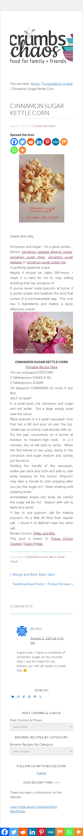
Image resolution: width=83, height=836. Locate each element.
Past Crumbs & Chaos (26, 720)
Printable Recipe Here (41, 367)
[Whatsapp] (14, 150)
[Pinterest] (47, 142)
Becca (52, 557)
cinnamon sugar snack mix (46, 262)
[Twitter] (22, 142)
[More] (22, 150)
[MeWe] (55, 142)
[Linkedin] (39, 142)
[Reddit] (30, 142)
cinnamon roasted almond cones (47, 252)
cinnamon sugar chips (27, 257)
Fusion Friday (33, 544)
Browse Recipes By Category (31, 744)
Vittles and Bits (44, 533)
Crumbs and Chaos (41, 41)
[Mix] (64, 142)
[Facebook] (14, 142)
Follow (41, 773)
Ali (32, 628)
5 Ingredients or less (36, 557)
